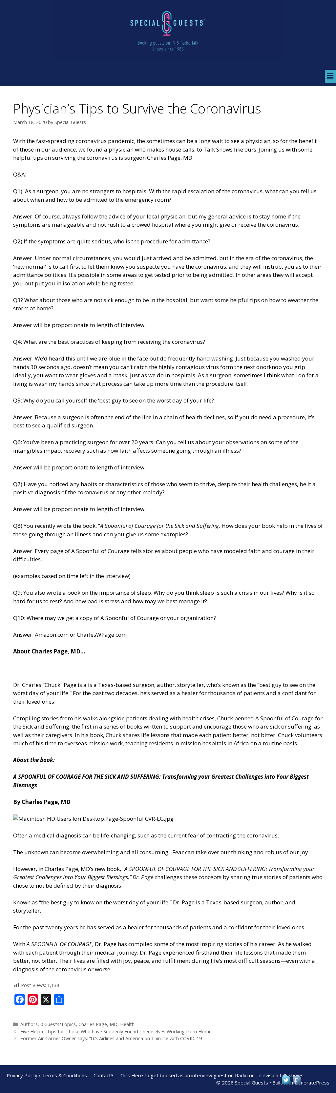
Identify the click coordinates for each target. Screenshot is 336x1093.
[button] (330, 76)
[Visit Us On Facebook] (296, 1083)
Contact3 (104, 1075)
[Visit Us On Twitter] (285, 1083)
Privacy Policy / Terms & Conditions (47, 1075)
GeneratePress (311, 1082)
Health (127, 1024)
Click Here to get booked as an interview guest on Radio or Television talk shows (212, 1075)
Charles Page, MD (97, 1024)
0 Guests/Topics (58, 1024)
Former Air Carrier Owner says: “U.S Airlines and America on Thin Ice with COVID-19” (111, 1038)
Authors (29, 1024)
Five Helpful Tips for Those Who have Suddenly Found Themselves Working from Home (116, 1031)
